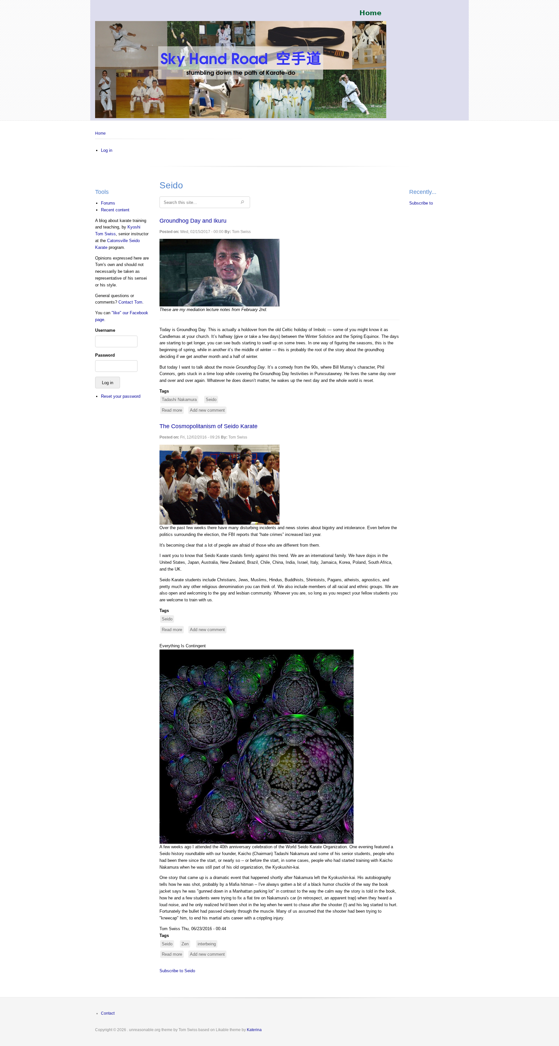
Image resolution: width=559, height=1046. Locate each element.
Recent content (115, 209)
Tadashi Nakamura (179, 399)
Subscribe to (421, 203)
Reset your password (120, 396)
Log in (106, 150)
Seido (211, 399)
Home (100, 133)
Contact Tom (130, 302)
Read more (173, 411)
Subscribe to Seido (177, 970)
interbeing (207, 943)
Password (105, 355)
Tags (164, 391)
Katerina (254, 1030)
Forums (108, 203)
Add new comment (207, 410)
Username (105, 330)
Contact (108, 1013)
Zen (185, 943)
